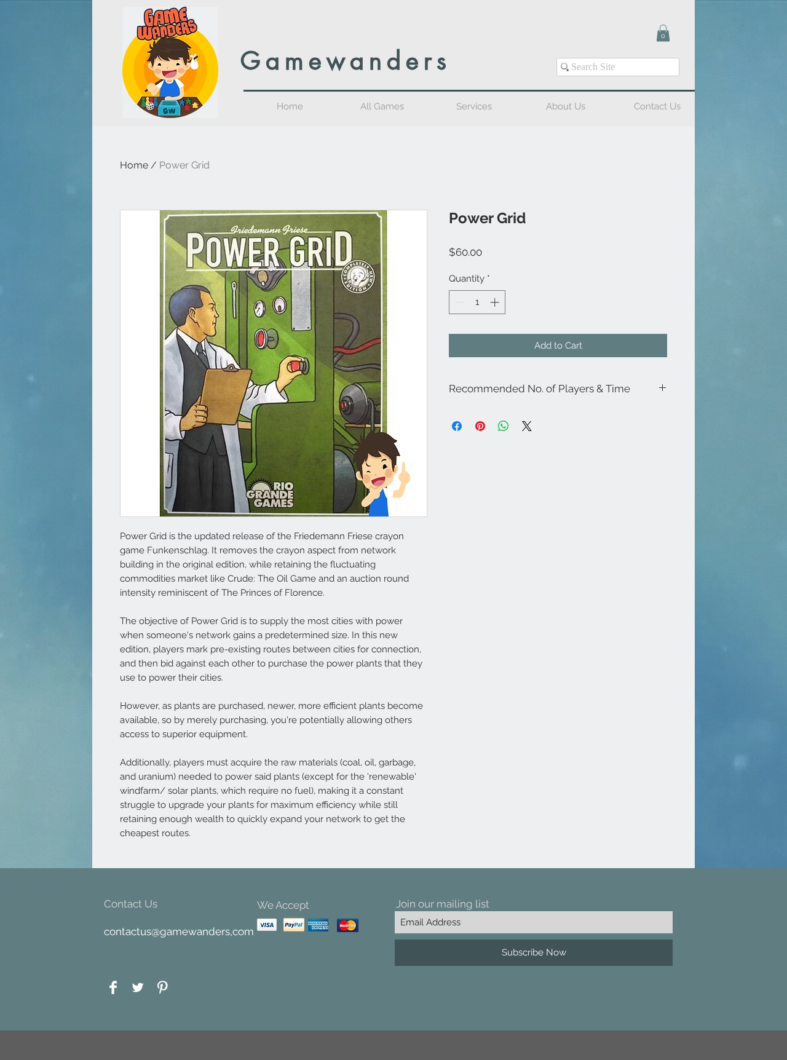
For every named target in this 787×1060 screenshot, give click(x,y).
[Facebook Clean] (113, 987)
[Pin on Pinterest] (480, 426)
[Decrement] (459, 302)
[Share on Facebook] (456, 426)
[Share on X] (527, 426)
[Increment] (496, 302)
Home (134, 165)
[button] (663, 33)
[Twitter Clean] (137, 987)
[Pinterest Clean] (162, 987)
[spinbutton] (477, 302)
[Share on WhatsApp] (503, 426)
